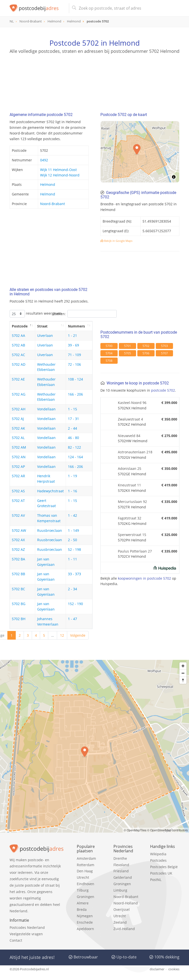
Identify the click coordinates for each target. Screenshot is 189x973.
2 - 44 (72, 428)
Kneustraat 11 (129, 485)
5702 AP (18, 466)
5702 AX (18, 539)
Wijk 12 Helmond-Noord (59, 175)
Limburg (120, 890)
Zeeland (120, 922)
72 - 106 (74, 364)
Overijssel (121, 909)
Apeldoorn (85, 928)
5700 (109, 346)
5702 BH (18, 618)
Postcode (20, 326)
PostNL (155, 879)
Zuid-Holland (124, 928)
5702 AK (18, 428)
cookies (173, 969)
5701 (127, 346)
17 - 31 (73, 418)
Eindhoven (85, 883)
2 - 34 (72, 589)
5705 (127, 353)
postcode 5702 (163, 390)
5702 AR (18, 476)
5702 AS (18, 491)
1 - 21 (72, 335)
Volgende (77, 635)
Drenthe (120, 858)
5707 (164, 353)
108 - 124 (75, 379)
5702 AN (19, 457)
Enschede (85, 922)
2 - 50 (72, 539)
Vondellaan (46, 409)
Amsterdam (86, 858)
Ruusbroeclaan (49, 530)
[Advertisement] (94, 77)
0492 (44, 160)
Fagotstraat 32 (129, 518)
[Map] (94, 746)
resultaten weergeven (43, 313)
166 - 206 (75, 394)
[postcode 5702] (37, 8)
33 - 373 (74, 574)
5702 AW (19, 530)
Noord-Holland (125, 903)
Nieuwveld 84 (129, 435)
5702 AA (18, 335)
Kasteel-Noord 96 (132, 402)
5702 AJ (18, 418)
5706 (145, 353)
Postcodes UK (161, 873)
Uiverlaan (45, 335)
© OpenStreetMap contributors (167, 830)
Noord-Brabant (52, 203)
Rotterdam (85, 864)
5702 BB (18, 574)
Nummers (76, 326)
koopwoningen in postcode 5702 (144, 578)
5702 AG (18, 394)
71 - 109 (74, 354)
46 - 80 (73, 437)
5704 (109, 353)
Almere (83, 903)
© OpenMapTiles (135, 830)
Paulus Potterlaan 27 (135, 551)
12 (62, 635)
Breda (82, 909)
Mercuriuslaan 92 (132, 501)
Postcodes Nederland (27, 927)
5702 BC (18, 589)
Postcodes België (164, 866)
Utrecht (83, 877)
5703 (164, 346)
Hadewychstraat (50, 491)
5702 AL (18, 437)
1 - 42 (72, 515)
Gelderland (122, 877)
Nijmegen (85, 916)
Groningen (85, 896)
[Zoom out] (183, 673)
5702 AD (18, 364)
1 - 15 (72, 409)
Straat (42, 326)
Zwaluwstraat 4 (130, 419)
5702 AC (18, 354)
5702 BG (18, 603)
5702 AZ (18, 549)
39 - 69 (73, 345)
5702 (145, 346)
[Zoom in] (183, 665)
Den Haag (85, 871)
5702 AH (18, 409)
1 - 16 (72, 491)
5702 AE (18, 379)
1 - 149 (73, 530)
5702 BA (18, 559)
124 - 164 (75, 457)
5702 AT (18, 500)
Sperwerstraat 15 (132, 534)
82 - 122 (74, 447)
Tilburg (83, 890)
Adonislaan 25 (129, 468)
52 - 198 (74, 549)
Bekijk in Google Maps (117, 241)
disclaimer (157, 969)
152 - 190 (75, 603)
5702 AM (19, 447)
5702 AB (18, 345)
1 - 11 (72, 559)
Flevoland (121, 864)
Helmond (47, 184)
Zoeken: (59, 313)
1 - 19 (72, 476)
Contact (16, 940)
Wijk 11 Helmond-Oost (58, 169)
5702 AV (18, 515)
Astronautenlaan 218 (135, 452)
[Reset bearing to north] (183, 680)
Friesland (121, 871)
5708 (109, 361)
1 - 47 (72, 618)
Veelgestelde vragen (26, 934)
